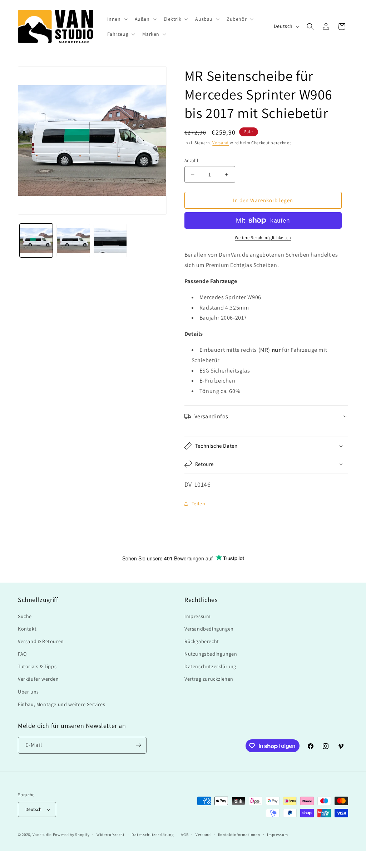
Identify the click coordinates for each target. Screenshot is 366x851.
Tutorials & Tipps (37, 666)
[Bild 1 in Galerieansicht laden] (36, 240)
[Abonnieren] (138, 745)
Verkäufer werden (38, 679)
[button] (116, 18)
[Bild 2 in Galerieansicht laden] (73, 240)
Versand (220, 142)
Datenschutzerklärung (210, 666)
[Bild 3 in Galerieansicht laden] (110, 240)
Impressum (197, 616)
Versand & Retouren (41, 641)
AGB (184, 834)
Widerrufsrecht (111, 834)
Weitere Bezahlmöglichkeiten (263, 237)
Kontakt (27, 629)
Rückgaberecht (201, 641)
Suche (25, 616)
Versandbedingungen (209, 629)
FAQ (22, 654)
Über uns (28, 692)
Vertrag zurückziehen (208, 679)
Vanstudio (42, 834)
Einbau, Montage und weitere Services (61, 704)
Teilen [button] (199, 503)
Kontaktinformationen (239, 834)
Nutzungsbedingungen (210, 654)
